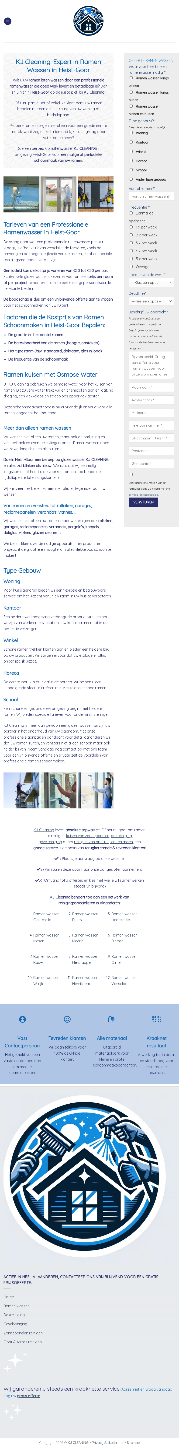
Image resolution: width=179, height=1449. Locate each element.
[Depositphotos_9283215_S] (21, 194)
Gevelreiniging (15, 1324)
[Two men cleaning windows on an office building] (96, 194)
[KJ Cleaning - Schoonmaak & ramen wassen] (89, 21)
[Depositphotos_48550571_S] (58, 194)
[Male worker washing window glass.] (96, 790)
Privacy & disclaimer (108, 1443)
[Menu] (7, 21)
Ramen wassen (16, 1306)
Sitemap (133, 1443)
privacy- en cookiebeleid (143, 494)
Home (8, 1297)
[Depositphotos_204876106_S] (21, 790)
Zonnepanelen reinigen (23, 1333)
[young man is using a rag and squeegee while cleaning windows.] (58, 790)
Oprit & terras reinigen (22, 1342)
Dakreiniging (14, 1314)
